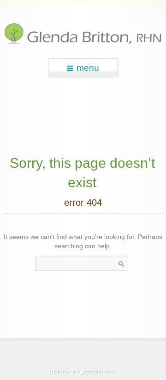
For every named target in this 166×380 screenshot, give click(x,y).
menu (88, 68)
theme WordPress (83, 372)
